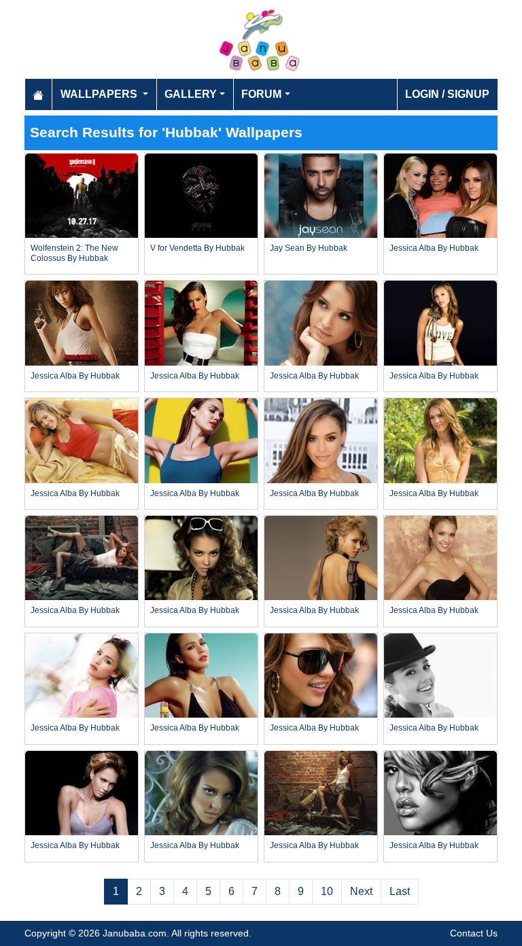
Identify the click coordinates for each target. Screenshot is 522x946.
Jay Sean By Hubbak (308, 248)
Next (361, 891)
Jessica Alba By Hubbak (433, 248)
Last (399, 891)
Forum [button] (261, 94)
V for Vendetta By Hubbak (197, 248)
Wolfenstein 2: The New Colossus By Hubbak (74, 252)
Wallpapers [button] (100, 94)
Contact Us (474, 933)
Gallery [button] (190, 94)
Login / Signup (447, 94)
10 (327, 891)
